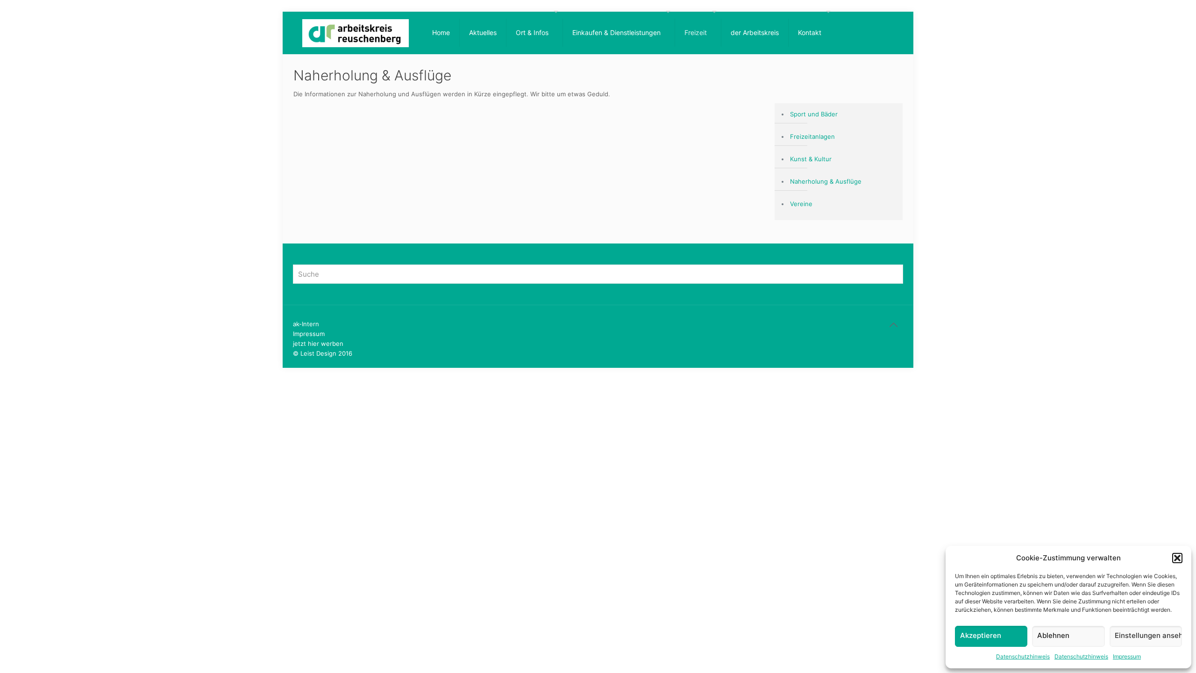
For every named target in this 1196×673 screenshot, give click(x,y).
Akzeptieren (980, 635)
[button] (1177, 558)
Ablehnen (1053, 635)
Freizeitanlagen (812, 136)
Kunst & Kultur (811, 159)
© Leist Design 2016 (322, 353)
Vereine (801, 204)
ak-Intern (306, 324)
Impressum (1127, 656)
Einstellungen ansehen (1148, 635)
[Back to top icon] (893, 325)
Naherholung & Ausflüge (825, 181)
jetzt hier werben (318, 343)
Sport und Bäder (814, 114)
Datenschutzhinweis (1023, 656)
